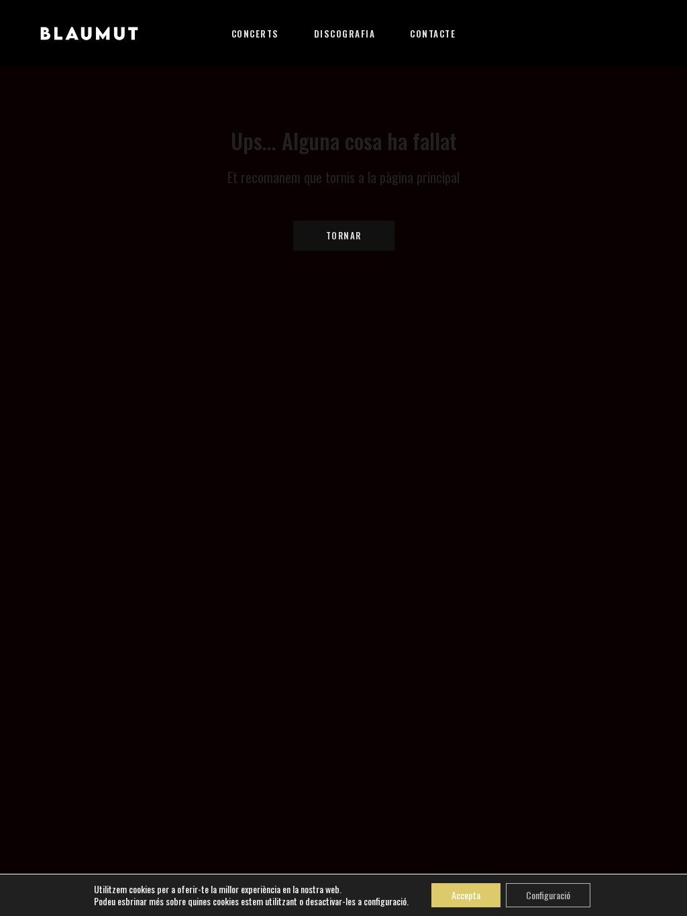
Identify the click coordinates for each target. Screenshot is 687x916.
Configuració (548, 895)
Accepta (466, 895)
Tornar (344, 235)
